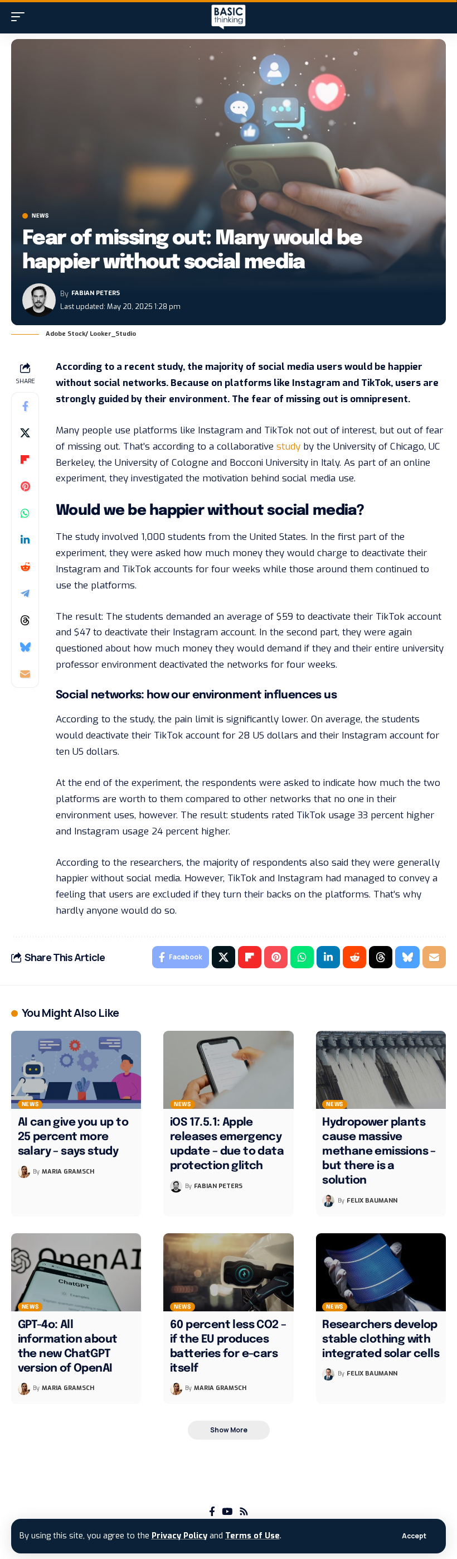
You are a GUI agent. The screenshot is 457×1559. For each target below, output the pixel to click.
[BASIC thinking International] (228, 17)
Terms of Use (252, 1536)
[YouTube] (227, 1512)
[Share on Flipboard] (25, 459)
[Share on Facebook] (25, 406)
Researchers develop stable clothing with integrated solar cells (380, 1339)
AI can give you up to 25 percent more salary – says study (73, 1137)
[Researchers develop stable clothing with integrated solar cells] (381, 1272)
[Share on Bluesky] (25, 647)
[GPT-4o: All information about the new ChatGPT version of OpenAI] (76, 1272)
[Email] (25, 673)
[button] (414, 1536)
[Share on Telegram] (25, 593)
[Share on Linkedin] (25, 540)
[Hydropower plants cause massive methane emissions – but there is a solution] (381, 1070)
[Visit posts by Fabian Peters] (39, 300)
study (288, 446)
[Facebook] (212, 1512)
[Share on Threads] (25, 620)
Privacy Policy (179, 1536)
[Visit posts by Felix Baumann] (328, 1201)
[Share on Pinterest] (25, 486)
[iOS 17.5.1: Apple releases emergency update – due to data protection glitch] (228, 1070)
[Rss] (243, 1512)
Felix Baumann (372, 1200)
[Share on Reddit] (25, 566)
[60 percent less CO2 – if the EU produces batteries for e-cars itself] (228, 1272)
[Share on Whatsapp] (25, 513)
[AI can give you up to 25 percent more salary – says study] (76, 1070)
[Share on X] (25, 432)
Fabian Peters (95, 293)
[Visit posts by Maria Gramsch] (24, 1172)
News (40, 216)
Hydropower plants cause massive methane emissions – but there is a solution (379, 1151)
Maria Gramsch (68, 1171)
